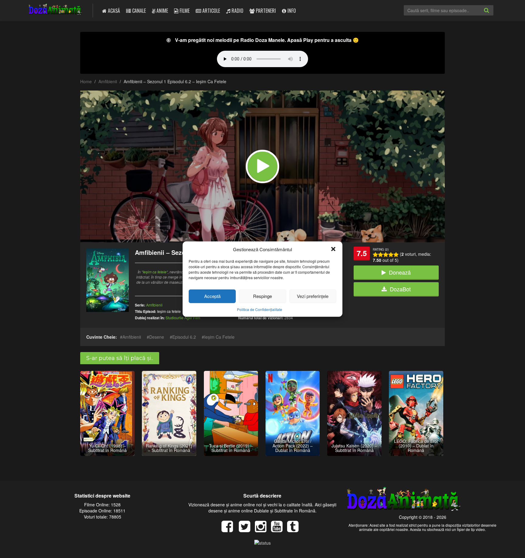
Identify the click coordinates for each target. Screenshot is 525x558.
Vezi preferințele (312, 296)
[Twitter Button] (247, 529)
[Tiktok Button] (295, 529)
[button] (333, 249)
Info (291, 10)
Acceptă (212, 296)
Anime (161, 10)
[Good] (385, 254)
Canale (138, 10)
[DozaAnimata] (55, 10)
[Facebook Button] (229, 529)
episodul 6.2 (184, 337)
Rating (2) (381, 249)
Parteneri (265, 10)
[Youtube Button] (279, 529)
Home (86, 81)
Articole (210, 10)
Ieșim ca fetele (154, 271)
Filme (184, 10)
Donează (400, 272)
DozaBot (400, 289)
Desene (156, 337)
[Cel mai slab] (375, 254)
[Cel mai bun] (396, 254)
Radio (236, 10)
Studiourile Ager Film (183, 317)
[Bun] (380, 254)
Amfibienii (107, 81)
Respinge (262, 296)
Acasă (113, 10)
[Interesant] (390, 254)
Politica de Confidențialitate (259, 309)
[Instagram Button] (263, 529)
